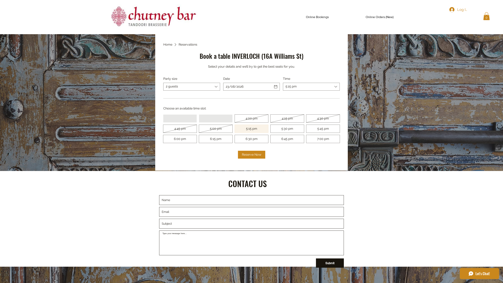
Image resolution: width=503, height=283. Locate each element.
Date (226, 79)
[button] (486, 16)
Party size (170, 79)
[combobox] (191, 87)
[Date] (275, 86)
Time (286, 79)
